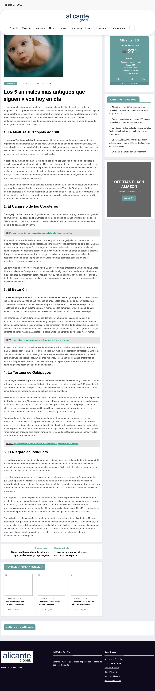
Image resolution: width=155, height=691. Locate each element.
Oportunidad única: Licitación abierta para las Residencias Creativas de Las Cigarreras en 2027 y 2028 (130, 131)
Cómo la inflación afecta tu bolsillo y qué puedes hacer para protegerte (30, 554)
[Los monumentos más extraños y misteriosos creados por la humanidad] (19, 584)
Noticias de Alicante (113, 659)
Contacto (65, 664)
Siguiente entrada (61, 548)
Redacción (26, 83)
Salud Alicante (111, 671)
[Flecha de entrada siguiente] (99, 552)
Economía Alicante (113, 663)
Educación (76, 28)
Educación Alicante (113, 680)
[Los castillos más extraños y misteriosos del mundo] (84, 584)
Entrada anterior (42, 548)
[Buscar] (132, 27)
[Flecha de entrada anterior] (5, 552)
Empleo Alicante (112, 667)
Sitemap (56, 661)
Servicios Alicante (112, 676)
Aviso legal (66, 661)
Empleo (63, 28)
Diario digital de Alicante (11, 667)
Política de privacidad (82, 661)
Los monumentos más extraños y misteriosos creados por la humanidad (17, 603)
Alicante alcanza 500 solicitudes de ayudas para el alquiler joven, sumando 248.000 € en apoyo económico (129, 110)
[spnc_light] (139, 28)
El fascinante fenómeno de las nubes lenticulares (49, 602)
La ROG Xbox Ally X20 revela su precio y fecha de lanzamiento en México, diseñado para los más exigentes (129, 142)
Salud (52, 28)
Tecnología (101, 28)
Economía (40, 28)
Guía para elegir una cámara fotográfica (129, 151)
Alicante (14, 28)
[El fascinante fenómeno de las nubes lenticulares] (51, 584)
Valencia (26, 28)
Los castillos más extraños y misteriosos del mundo (83, 602)
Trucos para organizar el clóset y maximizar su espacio (71, 554)
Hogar (88, 28)
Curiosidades (118, 28)
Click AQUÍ (129, 198)
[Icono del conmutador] (145, 28)
